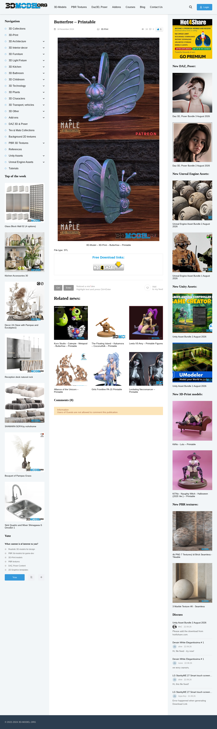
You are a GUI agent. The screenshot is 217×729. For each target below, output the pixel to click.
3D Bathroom (16, 73)
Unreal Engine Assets (21, 162)
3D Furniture (16, 54)
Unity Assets (16, 155)
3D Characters (17, 98)
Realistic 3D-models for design (21, 549)
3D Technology (17, 85)
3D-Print (104, 29)
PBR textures (14, 562)
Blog (142, 7)
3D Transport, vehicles (21, 105)
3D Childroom (16, 79)
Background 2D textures (22, 136)
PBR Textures (79, 7)
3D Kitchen (15, 66)
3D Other (14, 111)
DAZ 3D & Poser (18, 124)
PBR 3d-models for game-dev (21, 553)
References (15, 149)
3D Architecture (17, 41)
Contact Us (156, 7)
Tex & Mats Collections (21, 130)
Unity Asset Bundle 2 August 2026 (189, 622)
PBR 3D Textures (18, 143)
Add (157, 287)
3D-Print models (15, 557)
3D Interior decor (18, 47)
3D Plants (14, 92)
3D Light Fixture (18, 60)
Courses (130, 7)
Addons (116, 7)
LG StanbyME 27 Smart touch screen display (192, 675)
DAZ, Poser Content (17, 566)
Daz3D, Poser (99, 7)
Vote (15, 577)
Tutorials (13, 168)
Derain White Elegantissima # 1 (188, 642)
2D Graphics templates (18, 570)
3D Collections (17, 28)
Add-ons (13, 117)
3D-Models (60, 7)
